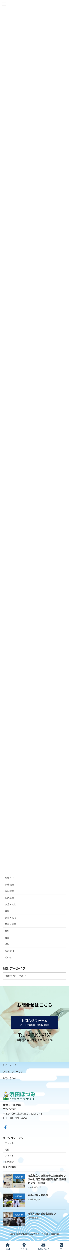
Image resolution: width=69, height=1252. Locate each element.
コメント (9, 1143)
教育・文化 (10, 917)
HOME (7, 1249)
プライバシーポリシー (14, 1071)
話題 (7, 944)
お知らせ (9, 878)
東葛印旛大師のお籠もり (42, 1213)
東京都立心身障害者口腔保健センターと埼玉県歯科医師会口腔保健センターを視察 (47, 1179)
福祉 (7, 931)
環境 (7, 911)
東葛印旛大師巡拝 (38, 1195)
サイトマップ (9, 1065)
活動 (7, 1149)
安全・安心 (10, 904)
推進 (7, 937)
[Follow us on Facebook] (5, 1127)
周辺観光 (9, 1162)
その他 (8, 957)
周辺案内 (9, 950)
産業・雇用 (10, 924)
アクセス (9, 1155)
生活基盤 (9, 897)
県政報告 (9, 884)
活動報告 (9, 891)
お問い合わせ (9, 1078)
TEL (61, 1249)
